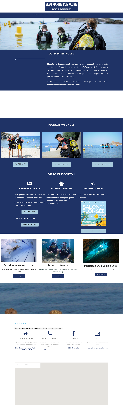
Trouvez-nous (26, 339)
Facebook (73, 339)
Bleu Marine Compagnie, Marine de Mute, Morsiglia (25, 348)
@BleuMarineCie (73, 348)
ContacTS (23, 323)
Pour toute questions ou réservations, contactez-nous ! (38, 328)
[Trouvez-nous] (25, 333)
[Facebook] (73, 333)
